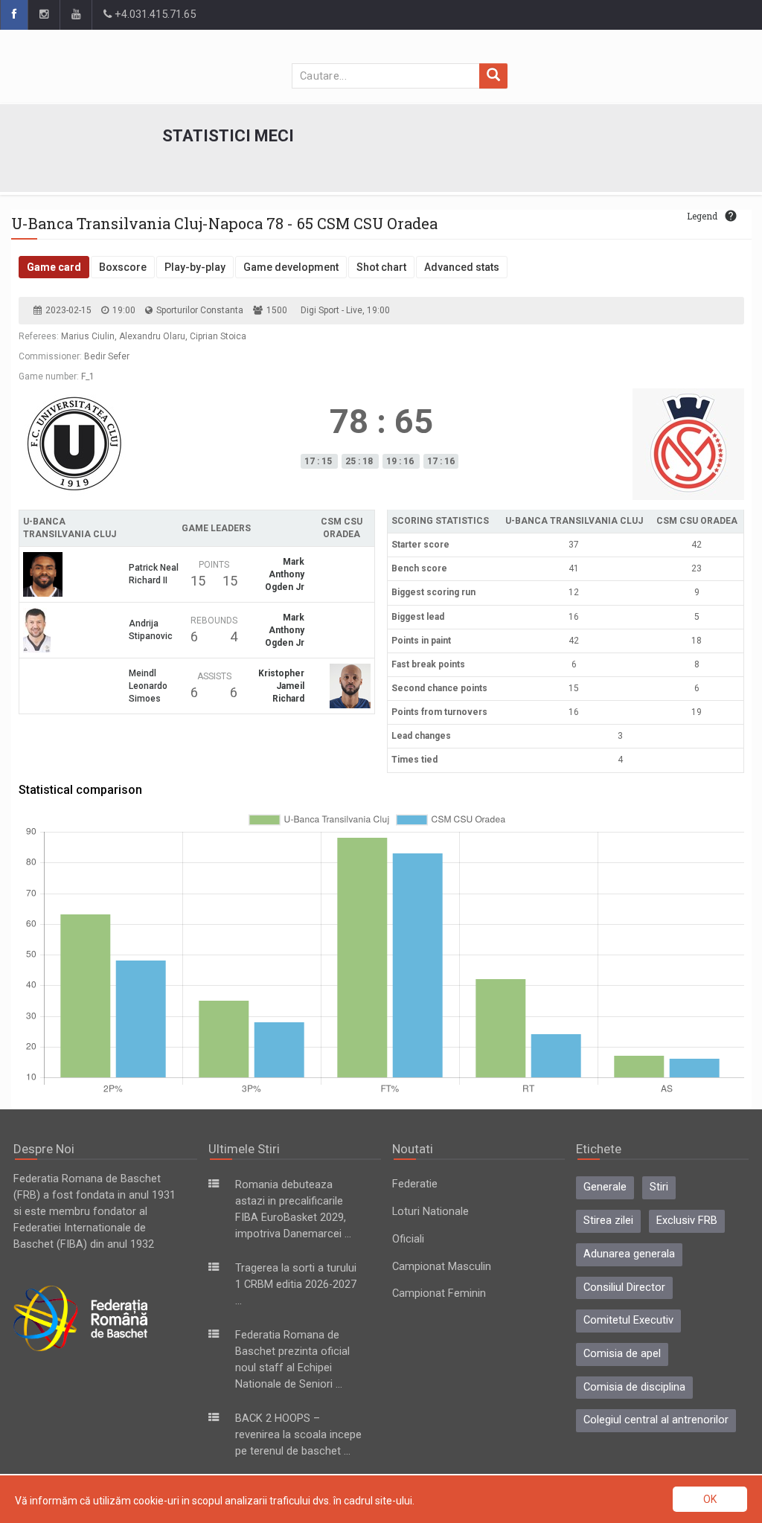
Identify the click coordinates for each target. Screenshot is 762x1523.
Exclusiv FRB (686, 1220)
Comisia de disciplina (634, 1387)
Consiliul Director (624, 1287)
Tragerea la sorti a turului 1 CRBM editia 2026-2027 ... (295, 1284)
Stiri (659, 1187)
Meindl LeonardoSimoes (148, 686)
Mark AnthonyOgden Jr (284, 574)
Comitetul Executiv (628, 1320)
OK (710, 1499)
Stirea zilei (608, 1220)
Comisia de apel (622, 1353)
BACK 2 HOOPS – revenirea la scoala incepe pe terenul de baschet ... (298, 1435)
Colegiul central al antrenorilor (656, 1420)
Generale (605, 1187)
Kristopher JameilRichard (281, 686)
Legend (702, 216)
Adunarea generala (629, 1254)
